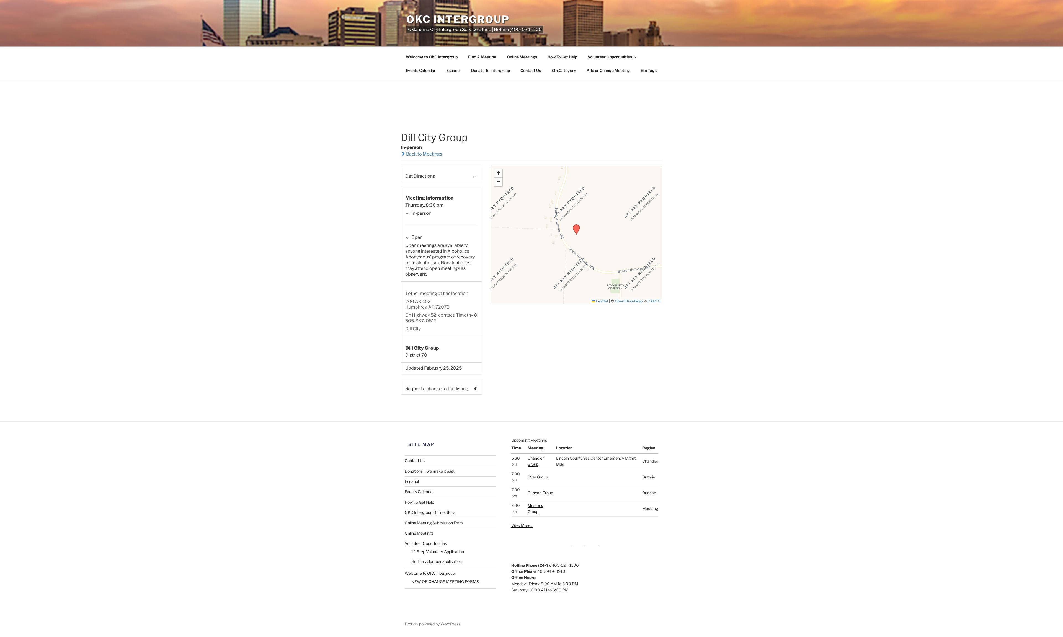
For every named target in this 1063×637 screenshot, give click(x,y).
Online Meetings (522, 57)
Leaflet (601, 301)
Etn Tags (649, 70)
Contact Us (530, 70)
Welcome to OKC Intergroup (432, 57)
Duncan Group (540, 492)
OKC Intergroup (458, 19)
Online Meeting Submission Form (434, 523)
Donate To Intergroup (490, 70)
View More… (522, 525)
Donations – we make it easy (430, 471)
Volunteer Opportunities (610, 57)
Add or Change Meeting (608, 70)
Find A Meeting (482, 57)
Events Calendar (421, 70)
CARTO (653, 301)
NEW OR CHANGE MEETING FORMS (445, 581)
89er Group (538, 477)
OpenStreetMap (629, 301)
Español (453, 70)
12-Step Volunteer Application (437, 551)
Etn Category (563, 70)
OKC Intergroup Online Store (430, 512)
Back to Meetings (423, 154)
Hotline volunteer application (436, 561)
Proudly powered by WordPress (432, 624)
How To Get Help (562, 57)
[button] (574, 226)
